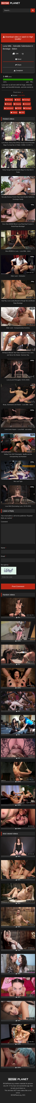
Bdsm (18, 99)
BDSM (19, 108)
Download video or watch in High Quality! (19, 38)
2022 (22, 112)
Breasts (9, 104)
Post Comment (18, 586)
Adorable (10, 99)
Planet (10, 3)
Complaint (19, 70)
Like (16, 53)
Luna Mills (21, 95)
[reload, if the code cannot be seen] (8, 574)
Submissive (9, 108)
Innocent (27, 104)
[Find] (33, 10)
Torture (15, 112)
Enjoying (18, 104)
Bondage (27, 99)
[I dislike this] (23, 54)
